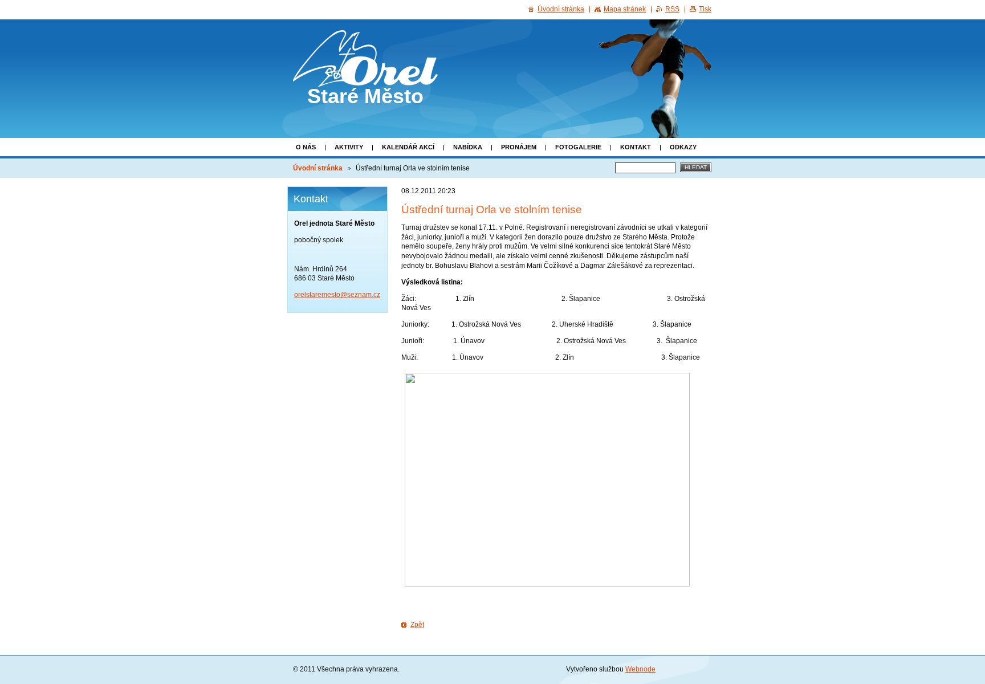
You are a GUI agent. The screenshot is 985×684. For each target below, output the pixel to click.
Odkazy (683, 147)
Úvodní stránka (318, 168)
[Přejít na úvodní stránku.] (365, 77)
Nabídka (467, 147)
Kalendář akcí (408, 147)
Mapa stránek (625, 9)
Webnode (640, 669)
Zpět (417, 625)
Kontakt (635, 147)
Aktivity (349, 147)
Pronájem (518, 147)
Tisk (705, 9)
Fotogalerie (578, 147)
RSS (672, 9)
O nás (306, 147)
